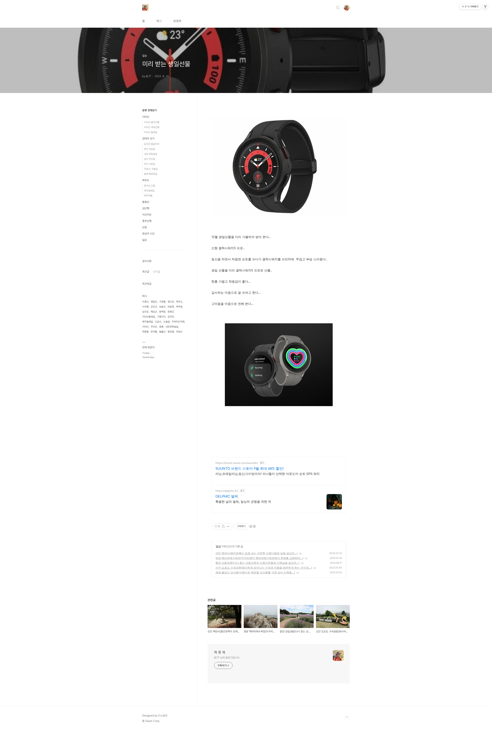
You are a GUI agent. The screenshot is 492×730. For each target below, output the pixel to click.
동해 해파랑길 (150, 174)
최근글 (145, 271)
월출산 (145, 201)
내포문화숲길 (171, 326)
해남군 (154, 311)
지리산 (145, 116)
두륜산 (145, 301)
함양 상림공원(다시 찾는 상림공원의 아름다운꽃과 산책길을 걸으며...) (257, 562)
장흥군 (171, 311)
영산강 (171, 301)
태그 (159, 21)
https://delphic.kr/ (226, 490)
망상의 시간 (148, 233)
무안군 (154, 326)
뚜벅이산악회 (178, 321)
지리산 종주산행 (151, 122)
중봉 (161, 326)
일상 (218, 546)
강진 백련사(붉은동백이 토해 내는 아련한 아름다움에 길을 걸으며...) (256, 553)
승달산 (162, 306)
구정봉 (162, 301)
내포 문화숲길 (150, 154)
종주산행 (146, 220)
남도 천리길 (149, 159)
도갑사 (158, 321)
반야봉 (154, 331)
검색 (338, 8)
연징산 (179, 331)
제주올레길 (149, 190)
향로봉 (171, 331)
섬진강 (145, 311)
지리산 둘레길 (150, 132)
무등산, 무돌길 (151, 169)
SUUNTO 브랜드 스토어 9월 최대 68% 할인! (249, 468)
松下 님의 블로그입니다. (227, 657)
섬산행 (145, 208)
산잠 (144, 227)
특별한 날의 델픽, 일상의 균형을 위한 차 (243, 502)
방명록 (177, 21)
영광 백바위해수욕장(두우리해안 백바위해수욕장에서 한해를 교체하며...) (259, 558)
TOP (347, 717)
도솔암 (166, 321)
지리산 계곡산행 (151, 127)
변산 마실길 (149, 149)
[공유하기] (223, 526)
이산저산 (146, 214)
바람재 (171, 306)
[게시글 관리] (228, 526)
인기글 (156, 271)
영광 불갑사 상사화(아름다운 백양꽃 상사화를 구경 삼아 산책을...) (255, 572)
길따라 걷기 (148, 138)
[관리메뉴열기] (485, 7)
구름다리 (161, 316)
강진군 (154, 306)
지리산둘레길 (148, 316)
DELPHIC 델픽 (226, 496)
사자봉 (145, 306)
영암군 (154, 301)
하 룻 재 (219, 652)
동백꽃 (162, 311)
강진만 (171, 316)
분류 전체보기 (149, 110)
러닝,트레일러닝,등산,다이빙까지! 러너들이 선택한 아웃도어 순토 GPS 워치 (267, 474)
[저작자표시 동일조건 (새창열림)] (252, 526)
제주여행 (148, 195)
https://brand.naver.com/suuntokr (236, 463)
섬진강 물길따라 (151, 144)
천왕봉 (145, 331)
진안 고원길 (149, 164)
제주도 (145, 180)
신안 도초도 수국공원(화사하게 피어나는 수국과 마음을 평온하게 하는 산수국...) (263, 567)
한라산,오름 (149, 185)
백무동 (179, 306)
